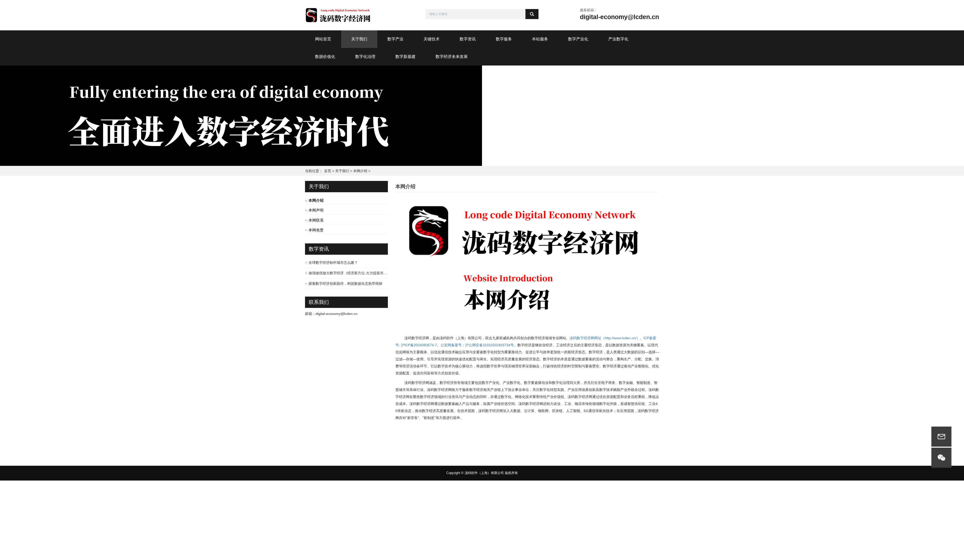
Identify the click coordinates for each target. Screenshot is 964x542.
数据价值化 (325, 56)
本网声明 (316, 210)
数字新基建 (405, 56)
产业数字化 (618, 39)
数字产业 (395, 39)
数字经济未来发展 (452, 56)
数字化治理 (365, 56)
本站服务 (540, 39)
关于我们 (359, 39)
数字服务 (504, 39)
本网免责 (316, 230)
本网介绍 (360, 171)
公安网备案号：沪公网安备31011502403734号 (477, 345)
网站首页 (323, 39)
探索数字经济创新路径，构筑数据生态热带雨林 (345, 284)
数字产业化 (578, 39)
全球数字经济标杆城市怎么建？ (333, 262)
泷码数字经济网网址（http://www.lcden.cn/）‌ (605, 338)
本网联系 (316, 220)
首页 (327, 171)
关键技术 (432, 39)
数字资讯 (468, 39)
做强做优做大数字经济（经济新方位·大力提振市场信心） (353, 273)
